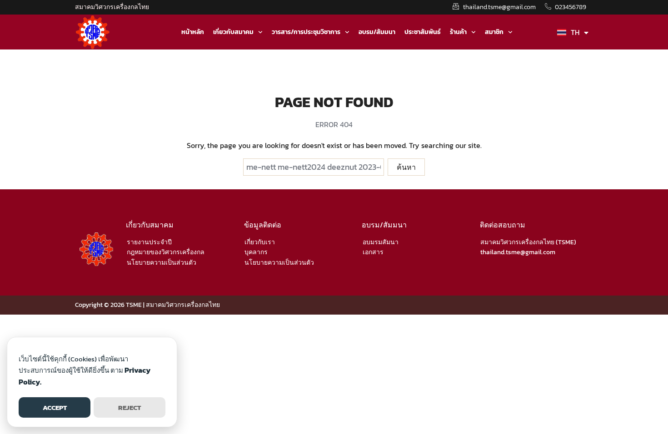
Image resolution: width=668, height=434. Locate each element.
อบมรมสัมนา (381, 242)
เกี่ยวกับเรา (259, 242)
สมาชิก (494, 32)
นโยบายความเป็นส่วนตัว (161, 262)
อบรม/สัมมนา (377, 32)
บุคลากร (256, 252)
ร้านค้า (458, 32)
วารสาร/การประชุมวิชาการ (306, 32)
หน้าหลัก (192, 32)
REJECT (129, 407)
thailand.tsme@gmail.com (517, 252)
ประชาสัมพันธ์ (422, 32)
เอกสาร (373, 252)
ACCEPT (55, 407)
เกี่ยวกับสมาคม (233, 32)
